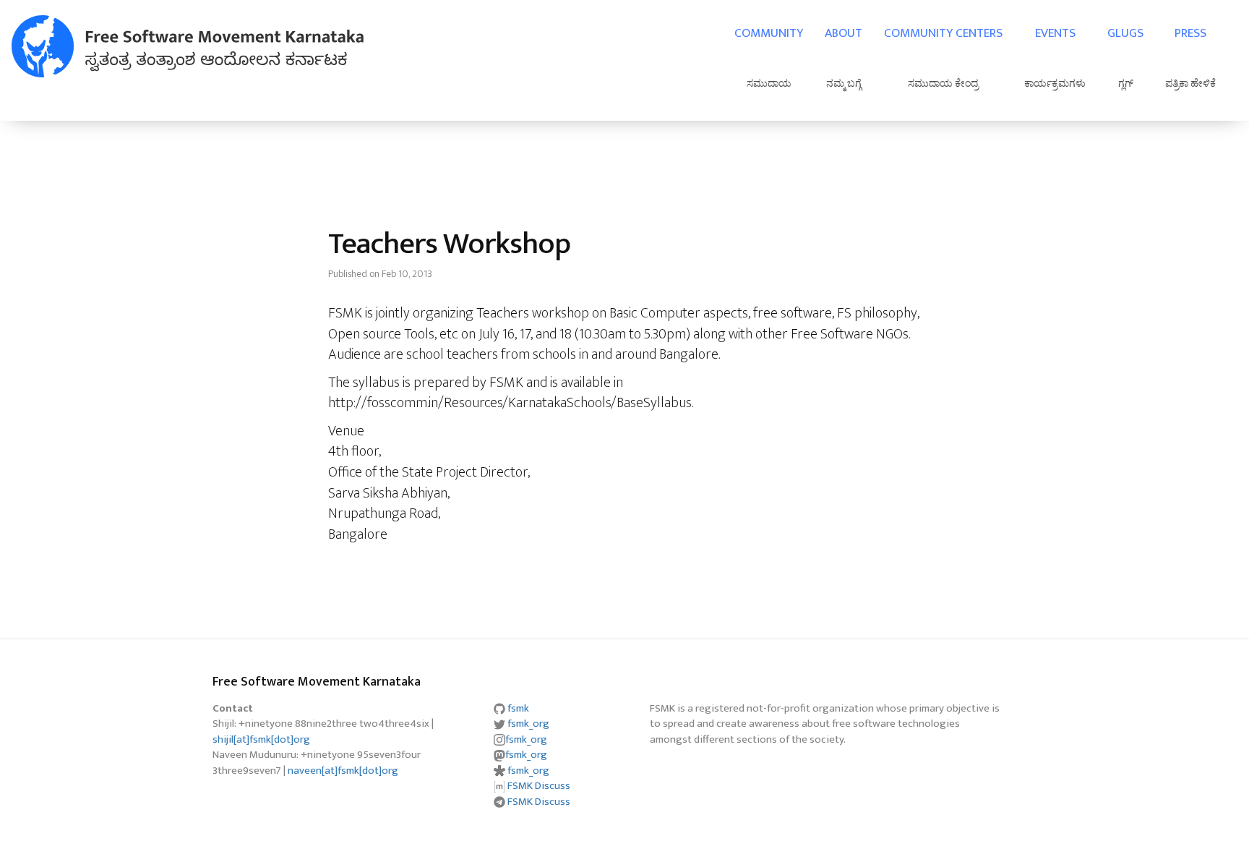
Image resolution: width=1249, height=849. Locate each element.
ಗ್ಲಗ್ (1125, 83)
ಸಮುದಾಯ (769, 83)
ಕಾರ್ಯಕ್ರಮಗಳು (1055, 83)
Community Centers (943, 32)
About (843, 32)
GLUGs (1125, 32)
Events (1055, 32)
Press (1190, 32)
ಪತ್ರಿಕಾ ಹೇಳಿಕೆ (1190, 83)
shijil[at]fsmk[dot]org (261, 739)
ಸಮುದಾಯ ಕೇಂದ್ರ (943, 83)
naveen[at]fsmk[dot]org (343, 770)
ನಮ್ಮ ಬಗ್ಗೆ (844, 83)
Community (768, 32)
